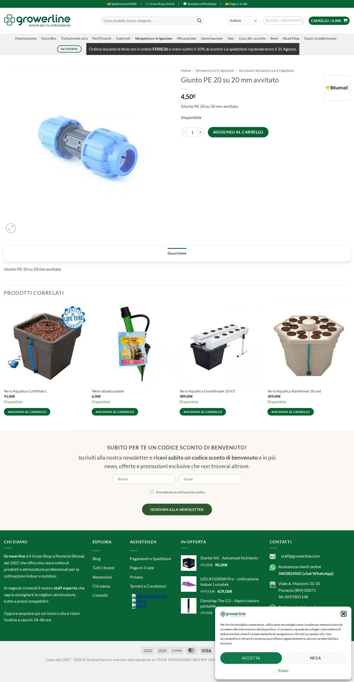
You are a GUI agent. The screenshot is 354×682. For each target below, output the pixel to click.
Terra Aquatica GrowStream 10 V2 (207, 391)
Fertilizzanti (101, 38)
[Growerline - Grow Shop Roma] (37, 20)
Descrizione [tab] (177, 253)
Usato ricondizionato (320, 38)
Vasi (231, 38)
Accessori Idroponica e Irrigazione (266, 70)
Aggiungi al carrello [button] (27, 411)
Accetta (251, 658)
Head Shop (291, 38)
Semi (274, 38)
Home (186, 70)
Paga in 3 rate (142, 567)
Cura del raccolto (252, 38)
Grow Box (48, 38)
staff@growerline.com (300, 555)
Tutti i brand (103, 567)
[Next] (350, 363)
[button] (343, 613)
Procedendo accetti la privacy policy (180, 492)
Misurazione (186, 38)
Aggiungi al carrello (238, 132)
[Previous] (4, 363)
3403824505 (290, 573)
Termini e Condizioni (148, 585)
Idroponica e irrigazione (153, 38)
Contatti (100, 595)
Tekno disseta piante (108, 391)
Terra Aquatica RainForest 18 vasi (294, 391)
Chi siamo (101, 585)
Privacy (283, 670)
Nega (315, 658)
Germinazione (212, 38)
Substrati (123, 38)
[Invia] (199, 20)
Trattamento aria (74, 38)
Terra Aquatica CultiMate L (25, 391)
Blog (97, 558)
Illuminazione (25, 38)
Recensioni (102, 576)
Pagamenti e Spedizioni (150, 558)
